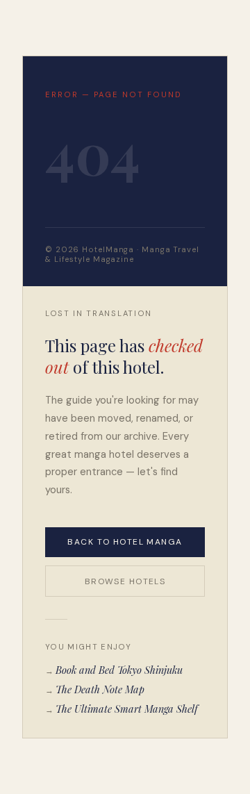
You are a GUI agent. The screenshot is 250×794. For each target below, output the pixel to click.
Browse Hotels (125, 581)
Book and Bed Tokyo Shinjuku (119, 670)
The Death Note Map (100, 689)
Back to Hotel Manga (124, 541)
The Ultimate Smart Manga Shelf (127, 709)
